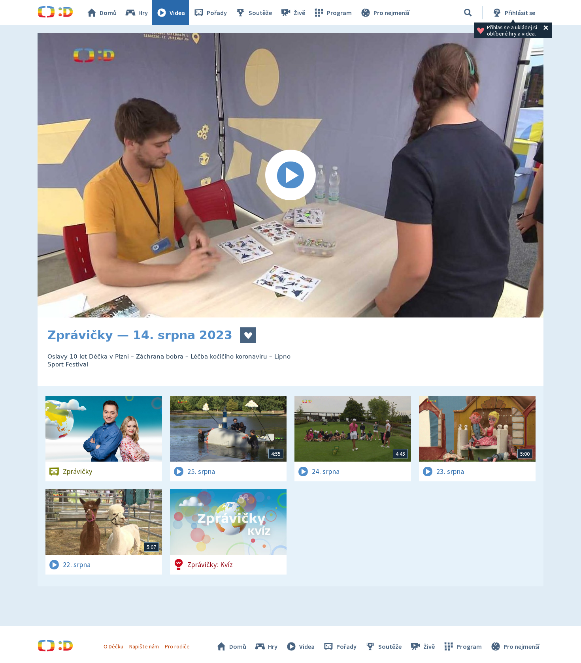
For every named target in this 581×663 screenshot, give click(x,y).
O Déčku (113, 646)
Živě (299, 13)
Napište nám (143, 646)
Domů (108, 13)
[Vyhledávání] (468, 12)
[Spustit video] (290, 175)
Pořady (217, 13)
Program (339, 13)
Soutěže (260, 13)
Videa (177, 13)
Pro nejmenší (391, 13)
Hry (143, 13)
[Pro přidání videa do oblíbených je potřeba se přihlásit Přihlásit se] (248, 335)
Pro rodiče (177, 646)
